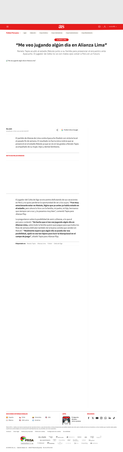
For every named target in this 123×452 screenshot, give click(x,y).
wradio (55, 440)
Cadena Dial (69, 440)
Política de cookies (40, 431)
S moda (76, 443)
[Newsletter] (99, 26)
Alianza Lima (41, 244)
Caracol (99, 437)
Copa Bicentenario (87, 33)
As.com (9, 129)
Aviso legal (16, 431)
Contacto (8, 431)
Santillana (60, 437)
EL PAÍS (42, 437)
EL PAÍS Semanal (75, 440)
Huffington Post (45, 440)
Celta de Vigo (58, 244)
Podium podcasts (60, 443)
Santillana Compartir (70, 437)
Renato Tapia (31, 244)
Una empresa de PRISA (27, 439)
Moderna (51, 443)
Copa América (44, 33)
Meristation (94, 443)
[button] (57, 130)
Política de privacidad (27, 431)
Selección (33, 33)
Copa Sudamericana (72, 33)
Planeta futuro (84, 440)
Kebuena (91, 440)
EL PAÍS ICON (68, 443)
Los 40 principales (50, 437)
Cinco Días (61, 440)
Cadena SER (79, 437)
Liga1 (24, 33)
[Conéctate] (105, 26)
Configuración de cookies (54, 431)
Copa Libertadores (57, 33)
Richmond (41, 443)
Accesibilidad (66, 431)
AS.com (85, 437)
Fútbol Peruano (12, 33)
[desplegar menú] (7, 26)
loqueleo (84, 443)
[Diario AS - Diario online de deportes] (61, 26)
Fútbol (50, 244)
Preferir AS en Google (71, 130)
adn (92, 437)
